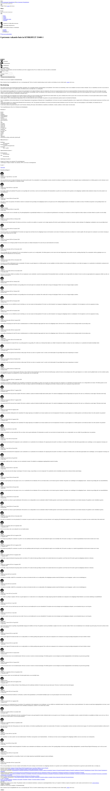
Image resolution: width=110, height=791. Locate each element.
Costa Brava (34, 768)
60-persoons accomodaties (69, 773)
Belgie (13, 769)
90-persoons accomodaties (101, 773)
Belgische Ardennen (20, 776)
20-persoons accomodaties (26, 773)
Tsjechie (29, 769)
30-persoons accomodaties (37, 773)
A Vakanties (6, 778)
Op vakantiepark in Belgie (45, 772)
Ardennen (13, 768)
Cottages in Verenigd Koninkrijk (58, 770)
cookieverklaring (95, 782)
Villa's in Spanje (98, 770)
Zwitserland (35, 769)
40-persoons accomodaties (47, 773)
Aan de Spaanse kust (35, 772)
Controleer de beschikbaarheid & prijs (8, 77)
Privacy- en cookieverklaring (6, 779)
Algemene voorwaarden (29, 777)
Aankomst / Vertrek (4, 70)
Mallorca (39, 768)
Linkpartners (37, 777)
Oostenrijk (40, 769)
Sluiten (2, 789)
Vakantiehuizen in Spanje (89, 770)
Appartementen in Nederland (17, 770)
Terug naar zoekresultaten (6, 34)
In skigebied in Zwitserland (68, 772)
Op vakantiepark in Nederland (57, 772)
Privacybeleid (17, 777)
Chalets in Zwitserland (47, 770)
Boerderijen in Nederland (29, 770)
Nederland (10, 769)
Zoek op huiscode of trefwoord (59, 777)
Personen (2, 74)
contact (8, 6)
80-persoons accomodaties (91, 773)
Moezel (20, 768)
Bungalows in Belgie (38, 770)
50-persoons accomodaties (58, 773)
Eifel (23, 768)
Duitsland (22, 769)
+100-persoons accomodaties (6, 774)
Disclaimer (22, 777)
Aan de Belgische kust (26, 772)
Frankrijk (26, 769)
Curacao (43, 768)
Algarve (30, 768)
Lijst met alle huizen (70, 777)
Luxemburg (17, 769)
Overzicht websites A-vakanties (46, 777)
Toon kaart (3, 167)
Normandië (26, 768)
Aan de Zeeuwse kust (17, 772)
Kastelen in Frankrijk (70, 770)
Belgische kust (28, 776)
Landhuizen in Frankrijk (79, 770)
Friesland (17, 768)
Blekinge (5, 30)
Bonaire (46, 768)
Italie (32, 769)
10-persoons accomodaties (15, 773)
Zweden (4, 29)
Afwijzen (2, 784)
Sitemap (29, 779)
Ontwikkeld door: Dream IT (6, 780)
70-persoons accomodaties (80, 773)
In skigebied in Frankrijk (79, 772)
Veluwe (5, 776)
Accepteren (7, 784)
